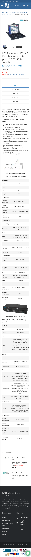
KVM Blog (4, 531)
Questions (15, 97)
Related (15, 93)
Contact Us (13, 76)
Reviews (15, 101)
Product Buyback (6, 528)
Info (15, 85)
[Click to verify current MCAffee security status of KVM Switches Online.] (24, 552)
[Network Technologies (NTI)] (24, 22)
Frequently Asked (6, 520)
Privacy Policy (25, 545)
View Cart (4, 534)
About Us (4, 517)
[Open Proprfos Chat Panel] (27, 553)
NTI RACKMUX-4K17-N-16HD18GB (16, 74)
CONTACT (18, 6)
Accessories (15, 89)
